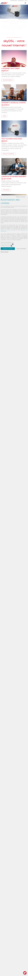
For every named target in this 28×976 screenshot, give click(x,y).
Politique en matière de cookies (8, 229)
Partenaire (20, 0)
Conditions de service (23, 19)
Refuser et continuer (20, 196)
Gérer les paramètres (21, 248)
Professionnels (13, 0)
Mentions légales (4, 251)
